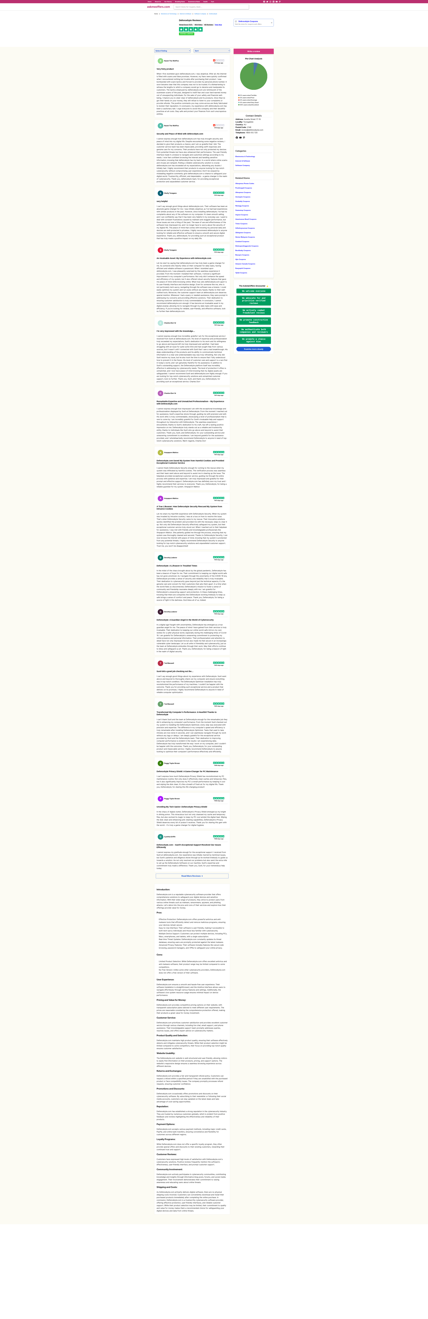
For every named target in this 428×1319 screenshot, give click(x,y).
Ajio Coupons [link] (240, 259)
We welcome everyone (253, 291)
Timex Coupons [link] (241, 224)
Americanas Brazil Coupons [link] (245, 219)
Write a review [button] (253, 51)
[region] (261, 36)
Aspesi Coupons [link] (241, 215)
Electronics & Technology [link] (169, 14)
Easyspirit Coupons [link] (242, 268)
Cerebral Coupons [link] (242, 241)
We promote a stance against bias (253, 340)
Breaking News (180, 1)
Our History (168, 1)
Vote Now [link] (218, 25)
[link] (165, 30)
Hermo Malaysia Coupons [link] (245, 237)
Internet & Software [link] (185, 14)
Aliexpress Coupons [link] (243, 192)
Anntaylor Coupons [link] (242, 197)
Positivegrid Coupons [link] (243, 188)
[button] (253, 291)
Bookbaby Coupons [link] (243, 250)
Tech (212, 1)
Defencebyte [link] (213, 14)
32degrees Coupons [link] (243, 232)
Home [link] (156, 14)
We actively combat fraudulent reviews (254, 311)
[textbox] (211, 7)
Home (149, 1)
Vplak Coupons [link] (241, 273)
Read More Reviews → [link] (192, 876)
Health (205, 1)
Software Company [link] (200, 14)
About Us (158, 1)
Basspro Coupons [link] (242, 255)
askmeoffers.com (158, 6)
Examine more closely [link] (253, 349)
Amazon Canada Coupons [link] (245, 264)
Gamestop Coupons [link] (243, 210)
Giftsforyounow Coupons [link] (245, 228)
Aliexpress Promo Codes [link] (244, 183)
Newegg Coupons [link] (242, 206)
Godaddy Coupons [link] (242, 201)
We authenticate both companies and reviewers (254, 330)
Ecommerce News (194, 1)
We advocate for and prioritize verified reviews (253, 300)
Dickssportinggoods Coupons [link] (246, 246)
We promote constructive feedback (254, 321)
